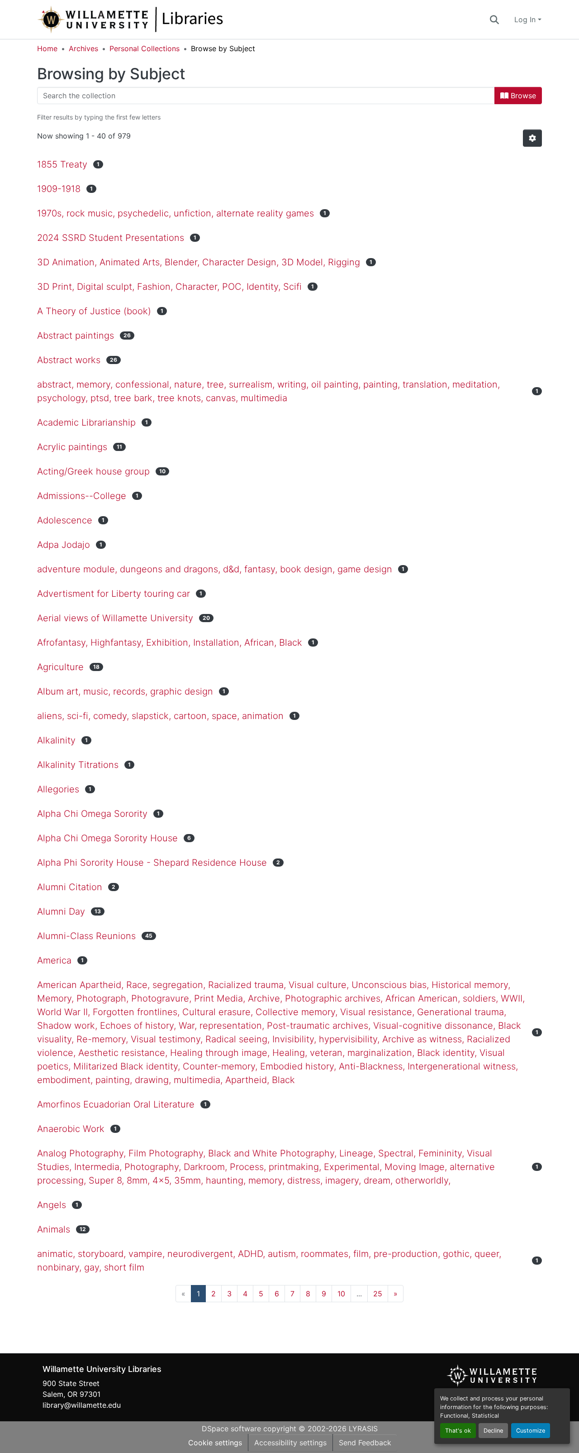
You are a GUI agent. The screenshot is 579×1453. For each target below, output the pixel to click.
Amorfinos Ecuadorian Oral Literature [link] (116, 1104)
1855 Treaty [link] (62, 164)
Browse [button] (522, 95)
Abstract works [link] (68, 360)
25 (377, 1293)
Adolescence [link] (64, 520)
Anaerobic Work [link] (70, 1128)
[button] (160, 19)
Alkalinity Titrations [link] (78, 764)
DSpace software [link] (231, 1428)
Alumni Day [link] (61, 911)
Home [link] (47, 48)
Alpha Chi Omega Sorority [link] (92, 813)
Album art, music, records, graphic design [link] (125, 691)
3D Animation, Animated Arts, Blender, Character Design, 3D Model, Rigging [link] (198, 262)
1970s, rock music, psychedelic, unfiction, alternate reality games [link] (175, 213)
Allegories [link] (58, 789)
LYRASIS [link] (363, 1428)
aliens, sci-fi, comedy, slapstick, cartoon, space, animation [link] (160, 715)
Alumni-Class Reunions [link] (86, 935)
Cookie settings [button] (215, 1442)
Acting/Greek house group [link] (93, 471)
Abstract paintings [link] (75, 335)
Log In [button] (526, 19)
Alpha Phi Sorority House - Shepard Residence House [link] (152, 862)
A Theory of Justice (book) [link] (94, 311)
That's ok (458, 1430)
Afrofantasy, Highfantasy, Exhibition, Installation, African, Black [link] (169, 642)
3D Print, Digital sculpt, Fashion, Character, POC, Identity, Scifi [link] (169, 286)
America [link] (54, 960)
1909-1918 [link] (59, 188)
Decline (493, 1430)
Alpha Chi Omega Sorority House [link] (107, 838)
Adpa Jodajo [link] (63, 544)
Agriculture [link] (60, 667)
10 (341, 1293)
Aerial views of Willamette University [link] (115, 618)
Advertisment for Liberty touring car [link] (113, 593)
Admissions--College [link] (81, 495)
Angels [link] (51, 1204)
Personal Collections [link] (144, 48)
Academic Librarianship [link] (86, 422)
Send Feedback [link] (365, 1442)
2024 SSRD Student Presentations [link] (110, 237)
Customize (530, 1430)
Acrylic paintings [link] (72, 446)
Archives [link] (83, 48)
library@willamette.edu (82, 1405)
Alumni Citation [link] (69, 887)
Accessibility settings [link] (290, 1442)
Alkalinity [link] (56, 740)
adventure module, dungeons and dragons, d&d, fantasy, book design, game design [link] (214, 569)
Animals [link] (53, 1229)
